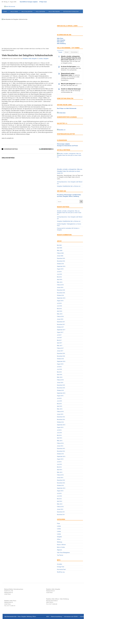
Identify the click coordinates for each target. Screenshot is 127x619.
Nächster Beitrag (45, 149)
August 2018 (60, 300)
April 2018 (59, 311)
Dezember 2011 (61, 512)
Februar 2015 (60, 411)
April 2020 (59, 248)
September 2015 (61, 393)
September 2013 (61, 456)
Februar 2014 (60, 443)
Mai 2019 (59, 277)
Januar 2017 (60, 351)
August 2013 (60, 459)
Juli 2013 (59, 461)
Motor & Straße (61, 547)
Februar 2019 (60, 285)
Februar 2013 (60, 475)
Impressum (83, 616)
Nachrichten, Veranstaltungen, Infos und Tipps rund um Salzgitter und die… (71, 59)
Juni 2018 (59, 306)
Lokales (41, 58)
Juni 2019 (59, 274)
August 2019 (60, 269)
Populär (60, 52)
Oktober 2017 (60, 327)
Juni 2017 (59, 337)
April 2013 (59, 469)
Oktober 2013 (60, 454)
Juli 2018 (59, 303)
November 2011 (61, 514)
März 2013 (59, 472)
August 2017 (60, 332)
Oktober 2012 (60, 485)
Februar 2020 (60, 253)
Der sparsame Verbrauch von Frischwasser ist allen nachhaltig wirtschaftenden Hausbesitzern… (70, 77)
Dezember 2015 (61, 385)
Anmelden (59, 564)
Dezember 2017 (61, 321)
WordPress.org (60, 572)
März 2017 (59, 345)
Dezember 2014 (61, 417)
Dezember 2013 (61, 448)
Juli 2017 (59, 335)
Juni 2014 (59, 432)
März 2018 (59, 314)
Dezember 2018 (61, 290)
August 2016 (60, 364)
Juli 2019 (59, 271)
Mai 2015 (59, 403)
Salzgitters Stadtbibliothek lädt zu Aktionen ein (68, 186)
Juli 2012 (59, 493)
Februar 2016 (60, 380)
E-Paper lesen (43, 2)
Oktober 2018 (60, 295)
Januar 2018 (60, 319)
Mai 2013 (59, 467)
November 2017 (61, 324)
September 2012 (61, 488)
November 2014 (61, 419)
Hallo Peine (14, 11)
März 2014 (59, 440)
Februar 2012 (60, 506)
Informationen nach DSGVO (71, 616)
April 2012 (59, 501)
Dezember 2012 (61, 480)
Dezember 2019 (61, 258)
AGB (47, 616)
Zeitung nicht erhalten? (71, 11)
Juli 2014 (59, 430)
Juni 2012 (59, 496)
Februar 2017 (60, 348)
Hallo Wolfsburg (54, 11)
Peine (58, 523)
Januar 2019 (60, 287)
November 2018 (61, 292)
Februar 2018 (60, 316)
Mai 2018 (59, 308)
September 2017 (61, 329)
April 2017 (59, 343)
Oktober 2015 (60, 390)
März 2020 (59, 250)
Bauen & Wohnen (61, 544)
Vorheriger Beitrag (11, 149)
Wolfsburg (59, 542)
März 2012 (59, 504)
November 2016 (61, 356)
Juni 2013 (59, 464)
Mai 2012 (59, 498)
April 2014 (59, 438)
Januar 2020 (60, 256)
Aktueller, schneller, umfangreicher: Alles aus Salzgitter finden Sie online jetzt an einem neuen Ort (69, 171)
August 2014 (60, 427)
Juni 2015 (59, 401)
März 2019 (59, 282)
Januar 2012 (60, 509)
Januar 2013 (60, 477)
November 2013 (61, 451)
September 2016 (61, 361)
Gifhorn (59, 539)
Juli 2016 (59, 366)
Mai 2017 (59, 340)
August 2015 (60, 395)
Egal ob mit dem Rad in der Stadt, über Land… (71, 84)
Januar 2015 (60, 414)
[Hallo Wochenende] (9, 6)
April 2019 (59, 279)
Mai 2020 (59, 245)
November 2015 (61, 388)
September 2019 (61, 266)
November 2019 (61, 261)
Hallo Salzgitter (27, 11)
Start (5, 11)
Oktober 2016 (60, 358)
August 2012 (60, 490)
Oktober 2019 (60, 263)
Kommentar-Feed (61, 569)
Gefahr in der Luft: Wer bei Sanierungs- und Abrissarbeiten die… (71, 90)
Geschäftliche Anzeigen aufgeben (29, 2)
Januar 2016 (60, 382)
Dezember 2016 (61, 353)
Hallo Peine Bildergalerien (63, 552)
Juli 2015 (59, 398)
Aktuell (66, 52)
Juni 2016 (59, 369)
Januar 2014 (60, 446)
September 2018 (61, 298)
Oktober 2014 (60, 422)
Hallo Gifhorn (40, 11)
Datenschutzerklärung (56, 616)
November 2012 (61, 483)
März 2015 (59, 409)
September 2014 (61, 425)
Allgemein (59, 550)
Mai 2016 (59, 372)
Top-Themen (60, 555)
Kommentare (74, 52)
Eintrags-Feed (60, 566)
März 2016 (59, 377)
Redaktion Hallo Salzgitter (30, 58)
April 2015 (59, 406)
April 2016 (59, 374)
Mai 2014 (59, 435)
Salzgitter (46, 58)
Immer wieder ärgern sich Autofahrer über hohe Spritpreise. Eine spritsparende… (71, 68)
